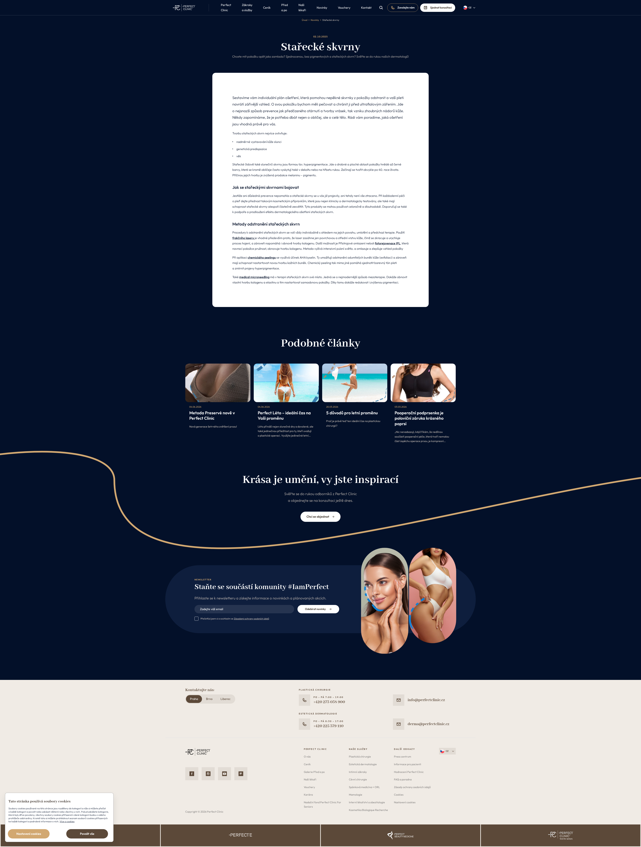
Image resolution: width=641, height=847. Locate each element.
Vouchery (344, 8)
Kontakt (366, 8)
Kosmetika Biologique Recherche (368, 810)
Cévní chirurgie (358, 779)
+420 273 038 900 (329, 702)
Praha (194, 699)
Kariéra (308, 794)
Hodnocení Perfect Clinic (409, 772)
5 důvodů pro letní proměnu (352, 412)
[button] (469, 7)
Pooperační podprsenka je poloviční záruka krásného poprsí (419, 418)
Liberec (226, 699)
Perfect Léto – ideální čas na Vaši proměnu (284, 415)
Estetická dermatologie (363, 764)
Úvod (304, 20)
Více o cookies (67, 821)
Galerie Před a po (314, 772)
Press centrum (402, 756)
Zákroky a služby (247, 7)
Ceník (267, 8)
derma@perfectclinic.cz (428, 724)
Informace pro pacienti (407, 764)
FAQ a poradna (403, 779)
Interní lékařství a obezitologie (367, 802)
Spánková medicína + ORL (364, 787)
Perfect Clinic (226, 7)
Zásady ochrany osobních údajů (412, 787)
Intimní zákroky (358, 772)
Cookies (398, 794)
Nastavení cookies (404, 802)
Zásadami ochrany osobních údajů (251, 618)
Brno (209, 699)
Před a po (284, 7)
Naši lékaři (302, 7)
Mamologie (355, 794)
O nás (307, 756)
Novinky (322, 8)
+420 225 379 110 (328, 726)
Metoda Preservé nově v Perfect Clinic (212, 415)
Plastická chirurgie (360, 756)
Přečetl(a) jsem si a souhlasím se (234, 618)
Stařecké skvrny (330, 20)
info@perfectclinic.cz (426, 700)
